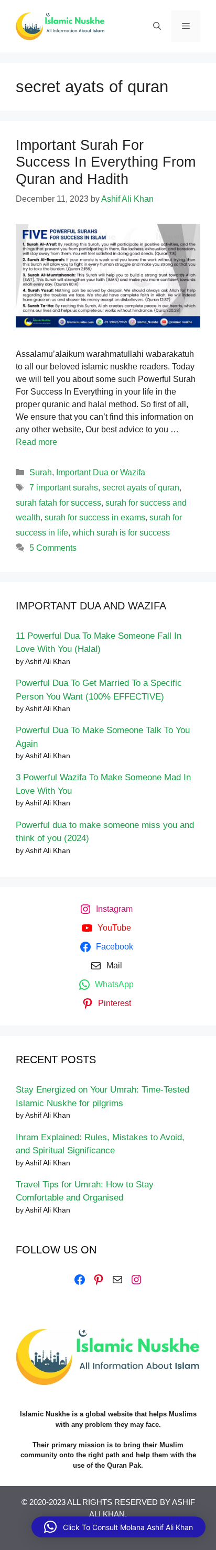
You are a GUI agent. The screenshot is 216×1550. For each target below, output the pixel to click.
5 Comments (53, 547)
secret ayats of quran (140, 487)
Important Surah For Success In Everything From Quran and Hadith (106, 162)
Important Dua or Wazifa (100, 472)
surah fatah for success (58, 502)
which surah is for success (121, 532)
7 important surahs (63, 487)
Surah (40, 472)
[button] (118, 1526)
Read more (36, 442)
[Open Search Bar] (157, 26)
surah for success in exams (95, 517)
